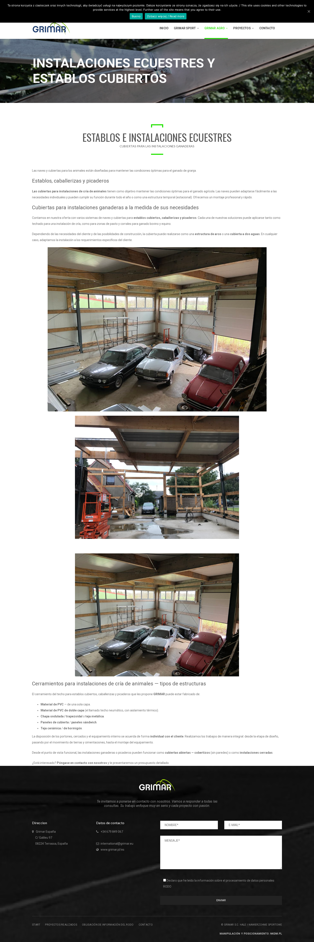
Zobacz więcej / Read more (165, 16)
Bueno (136, 16)
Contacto (146, 924)
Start (36, 924)
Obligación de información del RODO (108, 924)
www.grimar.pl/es (112, 849)
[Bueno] (309, 11)
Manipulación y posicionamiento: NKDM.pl (251, 933)
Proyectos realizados (61, 924)
